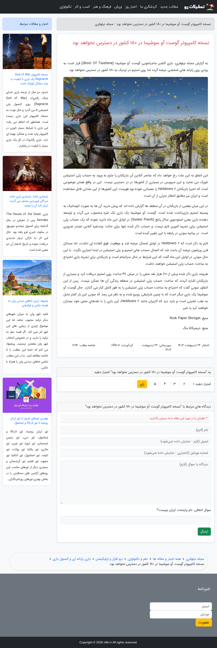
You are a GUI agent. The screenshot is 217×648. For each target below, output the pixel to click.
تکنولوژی (65, 6)
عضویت (203, 622)
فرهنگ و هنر (102, 6)
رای (142, 384)
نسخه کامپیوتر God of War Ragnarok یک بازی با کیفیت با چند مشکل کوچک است (29, 79)
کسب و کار (82, 6)
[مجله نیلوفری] (198, 7)
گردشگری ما (148, 6)
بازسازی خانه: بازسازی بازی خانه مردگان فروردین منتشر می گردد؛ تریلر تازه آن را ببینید (29, 201)
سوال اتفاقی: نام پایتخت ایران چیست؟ (184, 510)
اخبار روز (131, 6)
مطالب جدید (169, 6)
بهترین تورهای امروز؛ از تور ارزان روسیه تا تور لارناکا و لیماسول (29, 420)
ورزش (118, 6)
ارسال (204, 531)
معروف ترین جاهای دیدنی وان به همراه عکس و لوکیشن (28, 303)
